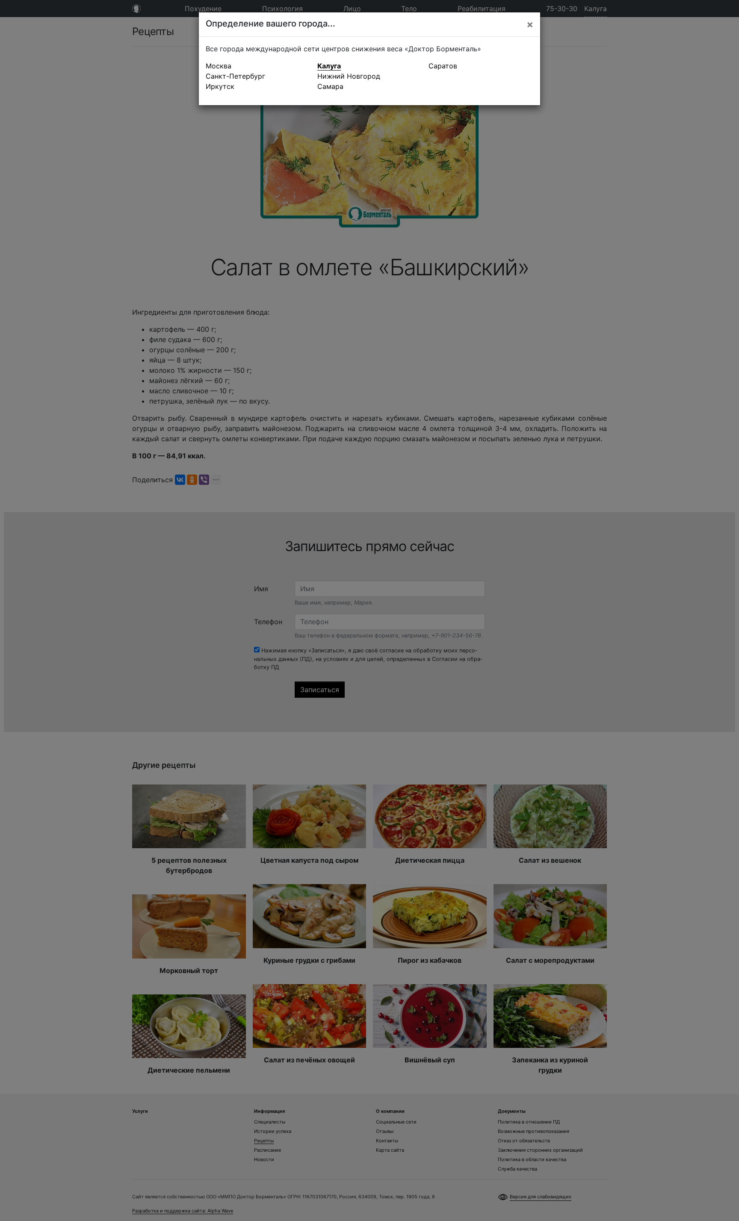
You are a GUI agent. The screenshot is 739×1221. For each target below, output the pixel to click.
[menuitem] (258, 66)
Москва (218, 66)
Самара (330, 86)
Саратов (443, 66)
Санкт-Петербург (235, 76)
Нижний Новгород (348, 76)
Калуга (329, 66)
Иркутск (220, 86)
